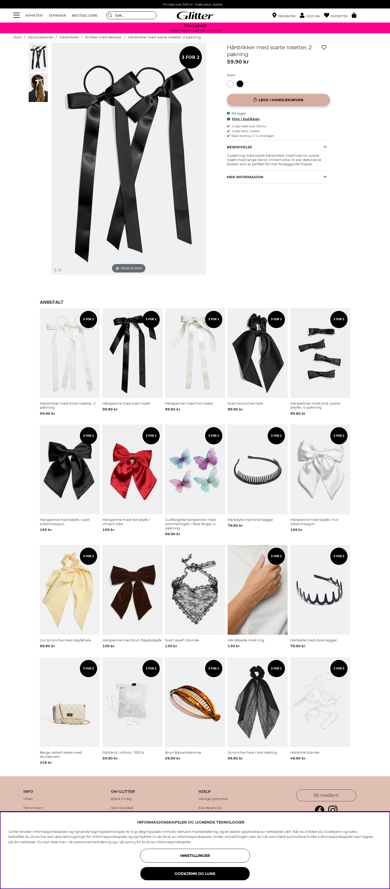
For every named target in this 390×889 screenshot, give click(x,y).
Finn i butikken (246, 119)
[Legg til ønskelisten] (324, 47)
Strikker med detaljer (103, 37)
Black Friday (121, 799)
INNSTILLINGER (195, 855)
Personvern (33, 808)
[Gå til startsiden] (195, 15)
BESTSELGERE (85, 15)
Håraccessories (40, 37)
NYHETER (33, 15)
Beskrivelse (239, 147)
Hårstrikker (69, 37)
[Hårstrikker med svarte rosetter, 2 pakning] (241, 84)
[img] (38, 57)
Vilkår (28, 799)
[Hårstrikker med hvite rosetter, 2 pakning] (232, 84)
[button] (312, 15)
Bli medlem (326, 795)
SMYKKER (57, 15)
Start (17, 37)
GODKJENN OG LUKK (195, 873)
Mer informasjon (245, 177)
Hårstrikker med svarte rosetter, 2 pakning (164, 37)
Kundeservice (210, 808)
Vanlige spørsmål (213, 799)
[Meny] (17, 15)
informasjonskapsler (173, 842)
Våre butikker (122, 808)
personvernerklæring (93, 842)
